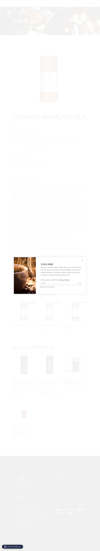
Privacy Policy (64, 280)
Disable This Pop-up (48, 287)
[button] (12, 547)
